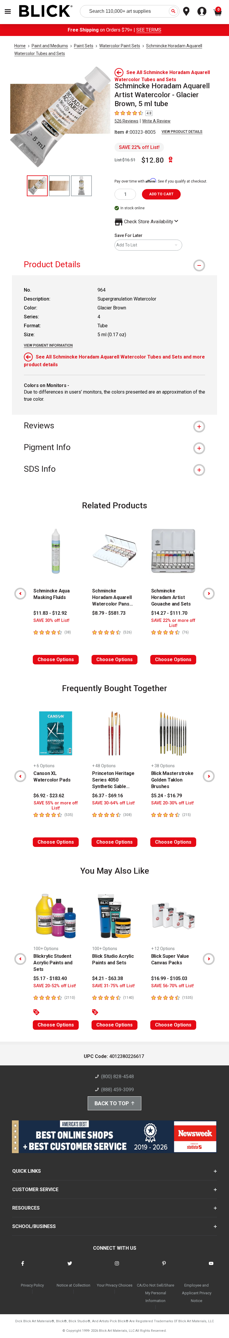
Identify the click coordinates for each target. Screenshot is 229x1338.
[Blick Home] (46, 11)
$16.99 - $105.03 (169, 978)
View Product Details (182, 132)
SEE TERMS (148, 30)
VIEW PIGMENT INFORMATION (48, 345)
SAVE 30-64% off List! (113, 803)
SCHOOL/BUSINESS (34, 1226)
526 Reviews (126, 121)
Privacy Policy (32, 1285)
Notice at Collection (73, 1285)
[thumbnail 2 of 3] (59, 185)
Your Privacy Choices (114, 1285)
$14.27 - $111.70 (169, 613)
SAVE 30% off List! (51, 620)
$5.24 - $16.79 (166, 795)
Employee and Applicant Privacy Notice (196, 1293)
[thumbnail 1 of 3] (37, 185)
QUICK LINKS (26, 1171)
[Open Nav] (8, 11)
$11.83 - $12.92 (50, 613)
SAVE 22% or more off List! (173, 623)
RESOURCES (26, 1208)
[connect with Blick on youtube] (211, 1267)
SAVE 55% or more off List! (56, 806)
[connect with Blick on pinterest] (164, 1267)
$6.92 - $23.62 (48, 795)
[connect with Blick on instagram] (117, 1267)
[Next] (209, 594)
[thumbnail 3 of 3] (81, 185)
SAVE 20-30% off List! (172, 803)
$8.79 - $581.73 (109, 613)
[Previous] (20, 594)
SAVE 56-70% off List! (172, 985)
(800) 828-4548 (117, 1076)
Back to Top (112, 1103)
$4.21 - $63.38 (107, 978)
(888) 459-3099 (117, 1089)
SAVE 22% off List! (139, 147)
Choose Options (56, 659)
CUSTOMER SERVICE (35, 1189)
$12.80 (152, 160)
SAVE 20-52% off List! (54, 985)
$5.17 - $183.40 (50, 978)
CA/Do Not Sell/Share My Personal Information (155, 1293)
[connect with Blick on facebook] (23, 1267)
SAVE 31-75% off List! (113, 985)
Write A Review (156, 121)
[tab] (114, 264)
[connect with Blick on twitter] (70, 1267)
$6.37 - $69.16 (107, 795)
